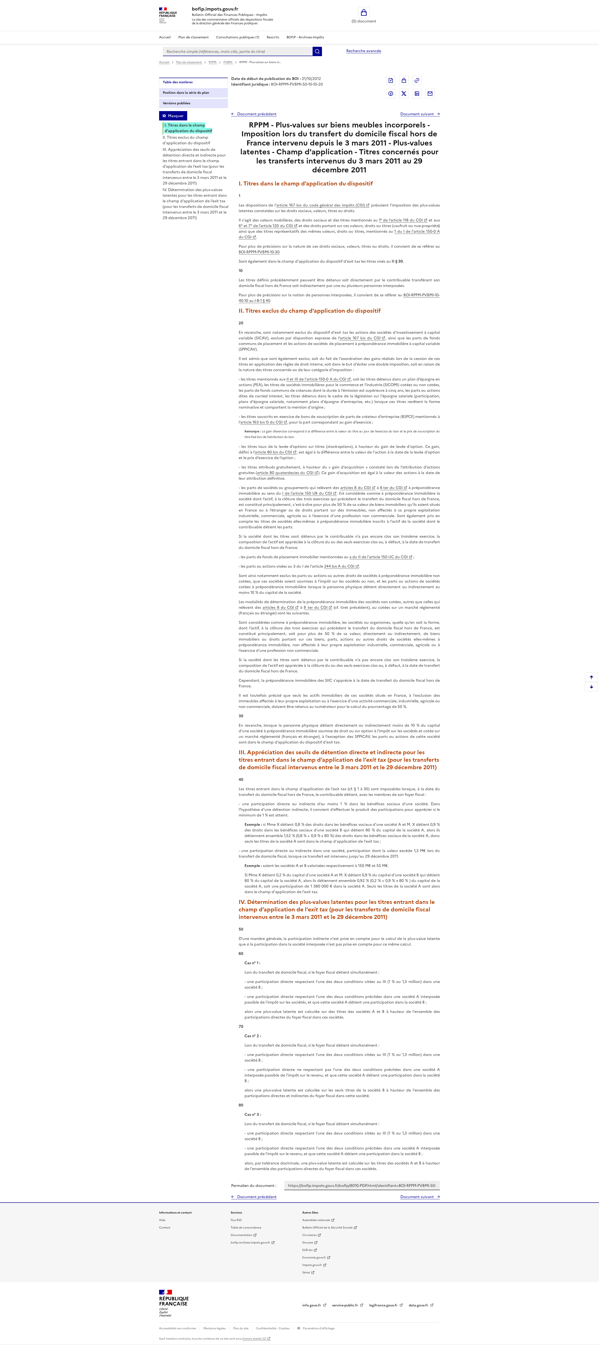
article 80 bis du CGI (273, 452)
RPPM (213, 62)
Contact (164, 1227)
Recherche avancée (363, 51)
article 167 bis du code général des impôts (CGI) (320, 205)
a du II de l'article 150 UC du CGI (378, 557)
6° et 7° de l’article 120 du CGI (266, 225)
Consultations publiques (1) (237, 37)
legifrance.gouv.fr (383, 1305)
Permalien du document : (253, 1185)
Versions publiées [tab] (176, 103)
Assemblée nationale (316, 1220)
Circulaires (309, 1235)
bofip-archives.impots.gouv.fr (250, 1242)
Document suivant (417, 114)
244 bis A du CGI (339, 566)
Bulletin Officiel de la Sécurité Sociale (327, 1227)
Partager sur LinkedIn (417, 93)
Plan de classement (193, 37)
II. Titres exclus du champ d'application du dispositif (186, 140)
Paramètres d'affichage (318, 1328)
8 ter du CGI (391, 487)
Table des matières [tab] (178, 82)
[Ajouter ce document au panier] (404, 80)
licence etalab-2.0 (254, 1339)
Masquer (175, 116)
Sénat (306, 1272)
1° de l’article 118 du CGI (401, 220)
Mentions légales (215, 1328)
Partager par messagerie (430, 93)
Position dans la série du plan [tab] (186, 92)
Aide (162, 1220)
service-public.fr (345, 1305)
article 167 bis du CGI (360, 338)
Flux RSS (236, 1220)
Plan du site (241, 1328)
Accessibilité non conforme (178, 1328)
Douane (307, 1242)
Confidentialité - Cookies (273, 1328)
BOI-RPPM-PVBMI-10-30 (259, 252)
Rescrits (273, 37)
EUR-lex (307, 1250)
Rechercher (317, 51)
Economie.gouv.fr (314, 1257)
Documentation (241, 1235)
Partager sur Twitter (404, 93)
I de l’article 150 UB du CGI (307, 493)
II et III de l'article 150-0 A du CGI (316, 379)
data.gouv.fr (419, 1305)
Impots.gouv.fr (312, 1265)
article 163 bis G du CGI (261, 422)
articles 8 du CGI (355, 487)
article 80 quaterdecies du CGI (285, 472)
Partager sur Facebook (390, 93)
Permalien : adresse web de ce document (417, 80)
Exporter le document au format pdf (390, 80)
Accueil (165, 37)
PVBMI (228, 62)
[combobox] (238, 51)
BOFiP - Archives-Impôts (305, 37)
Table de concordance (246, 1227)
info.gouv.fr (312, 1305)
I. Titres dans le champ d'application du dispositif (188, 128)
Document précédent (256, 114)
